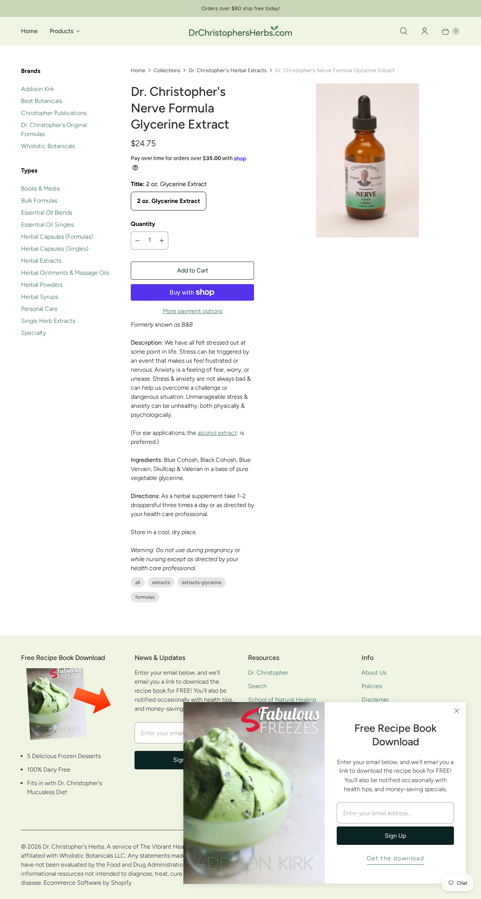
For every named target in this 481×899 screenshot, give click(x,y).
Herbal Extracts (41, 260)
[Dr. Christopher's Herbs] (240, 31)
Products (61, 31)
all (137, 582)
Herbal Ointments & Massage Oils (65, 272)
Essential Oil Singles (47, 224)
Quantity (143, 223)
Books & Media (40, 188)
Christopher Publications (53, 113)
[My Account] (424, 31)
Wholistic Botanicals (48, 146)
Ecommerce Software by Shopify (88, 882)
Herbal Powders (41, 284)
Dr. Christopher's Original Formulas (54, 129)
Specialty (33, 332)
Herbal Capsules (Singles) (54, 248)
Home (29, 31)
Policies (372, 686)
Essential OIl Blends (46, 212)
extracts (161, 582)
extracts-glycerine (201, 582)
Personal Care (39, 308)
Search (257, 686)
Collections (167, 70)
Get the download (395, 858)
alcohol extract (217, 432)
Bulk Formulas (39, 200)
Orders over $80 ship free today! (240, 8)
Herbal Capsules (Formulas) (57, 236)
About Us (374, 672)
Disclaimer (375, 699)
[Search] (403, 31)
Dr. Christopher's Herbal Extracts (228, 70)
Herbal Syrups (39, 296)
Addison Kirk (37, 88)
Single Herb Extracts (48, 320)
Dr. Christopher (268, 672)
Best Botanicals (41, 100)
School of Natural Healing (282, 699)
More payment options (192, 311)
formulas (144, 597)
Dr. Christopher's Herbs (73, 846)
